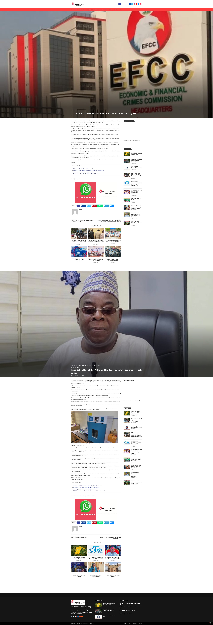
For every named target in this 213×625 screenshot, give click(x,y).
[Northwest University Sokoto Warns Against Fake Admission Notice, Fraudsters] (113, 567)
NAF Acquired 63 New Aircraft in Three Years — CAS (83, 172)
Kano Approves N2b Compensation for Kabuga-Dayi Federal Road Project (87, 485)
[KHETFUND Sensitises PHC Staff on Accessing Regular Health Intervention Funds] (96, 567)
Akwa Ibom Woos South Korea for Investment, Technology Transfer (136, 207)
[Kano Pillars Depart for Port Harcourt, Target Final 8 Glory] (127, 200)
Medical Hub (88, 495)
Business (116, 9)
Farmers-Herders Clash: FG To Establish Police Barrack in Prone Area (86, 173)
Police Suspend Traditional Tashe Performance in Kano (83, 168)
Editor (72, 115)
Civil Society (81, 9)
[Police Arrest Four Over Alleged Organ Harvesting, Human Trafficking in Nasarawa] (96, 233)
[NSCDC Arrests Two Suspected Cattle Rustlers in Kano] (79, 251)
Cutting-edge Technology (76, 495)
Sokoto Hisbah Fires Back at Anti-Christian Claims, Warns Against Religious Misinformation (79, 242)
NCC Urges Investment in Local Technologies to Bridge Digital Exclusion (78, 575)
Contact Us (135, 623)
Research (93, 495)
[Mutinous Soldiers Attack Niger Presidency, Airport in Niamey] (127, 161)
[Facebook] (130, 4)
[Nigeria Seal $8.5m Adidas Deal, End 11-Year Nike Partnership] (127, 223)
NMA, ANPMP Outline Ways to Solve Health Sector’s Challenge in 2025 (86, 487)
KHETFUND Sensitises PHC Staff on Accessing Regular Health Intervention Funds (95, 575)
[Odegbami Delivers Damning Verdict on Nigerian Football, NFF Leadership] (127, 214)
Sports (101, 9)
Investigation (90, 9)
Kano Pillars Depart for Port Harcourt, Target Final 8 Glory (136, 200)
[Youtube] (136, 4)
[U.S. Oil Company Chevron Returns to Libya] (127, 168)
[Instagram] (134, 4)
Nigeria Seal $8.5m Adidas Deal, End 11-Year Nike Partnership (136, 222)
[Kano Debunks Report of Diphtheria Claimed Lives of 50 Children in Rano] (113, 550)
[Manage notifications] (210, 622)
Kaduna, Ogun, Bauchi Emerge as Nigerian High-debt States (84, 489)
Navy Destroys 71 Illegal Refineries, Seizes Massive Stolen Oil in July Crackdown (88, 170)
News (76, 9)
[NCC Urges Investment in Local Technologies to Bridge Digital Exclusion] (79, 567)
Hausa (120, 9)
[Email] (138, 4)
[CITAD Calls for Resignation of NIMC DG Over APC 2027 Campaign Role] (127, 183)
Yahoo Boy (80, 178)
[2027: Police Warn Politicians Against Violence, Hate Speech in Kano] (113, 233)
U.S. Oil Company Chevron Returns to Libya (136, 167)
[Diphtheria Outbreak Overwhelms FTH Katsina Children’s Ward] (127, 154)
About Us (129, 623)
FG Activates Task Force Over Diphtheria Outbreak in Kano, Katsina (136, 192)
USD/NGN (133, 140)
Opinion (105, 9)
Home (72, 9)
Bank (72, 178)
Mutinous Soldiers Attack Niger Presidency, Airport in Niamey (136, 160)
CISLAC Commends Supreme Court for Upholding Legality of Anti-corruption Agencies (89, 490)
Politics (110, 9)
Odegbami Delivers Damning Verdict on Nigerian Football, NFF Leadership (136, 215)
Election (96, 9)
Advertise (140, 623)
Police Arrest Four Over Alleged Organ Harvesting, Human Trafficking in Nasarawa (96, 242)
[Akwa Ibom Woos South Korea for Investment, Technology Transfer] (127, 207)
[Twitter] (132, 4)
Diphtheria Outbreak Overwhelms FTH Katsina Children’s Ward (136, 153)
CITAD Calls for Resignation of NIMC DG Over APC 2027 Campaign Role (136, 183)
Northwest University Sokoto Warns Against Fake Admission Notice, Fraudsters (112, 575)
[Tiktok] (140, 4)
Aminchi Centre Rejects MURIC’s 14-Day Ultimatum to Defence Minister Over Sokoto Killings (95, 259)
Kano (83, 495)
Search (119, 4)
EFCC (76, 178)
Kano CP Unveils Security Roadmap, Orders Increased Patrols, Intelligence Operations (112, 259)
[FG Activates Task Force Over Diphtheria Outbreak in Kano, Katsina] (127, 192)
